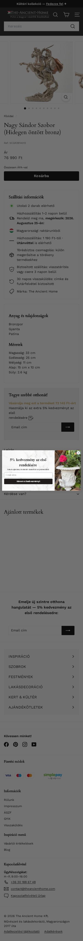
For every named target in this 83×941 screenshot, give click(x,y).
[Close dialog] (78, 453)
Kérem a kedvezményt (28, 481)
